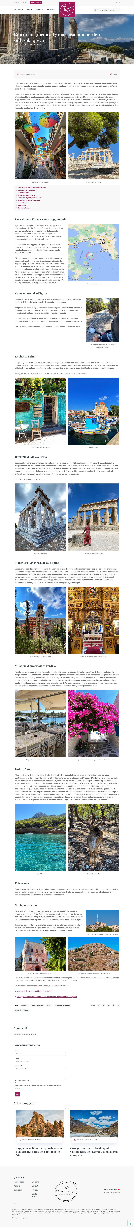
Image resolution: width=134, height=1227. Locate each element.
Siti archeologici (37, 1005)
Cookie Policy (35, 1194)
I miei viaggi (17, 9)
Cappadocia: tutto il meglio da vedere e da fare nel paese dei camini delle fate (39, 1151)
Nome (17, 1051)
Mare (49, 1005)
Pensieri (29, 9)
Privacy (35, 1190)
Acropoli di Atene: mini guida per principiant (34, 991)
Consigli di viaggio (22, 1010)
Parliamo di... (51, 9)
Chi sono (16, 2)
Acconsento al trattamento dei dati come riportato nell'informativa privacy (38, 1087)
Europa (30, 44)
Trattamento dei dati (22, 1080)
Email (17, 1058)
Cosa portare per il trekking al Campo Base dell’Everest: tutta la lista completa (94, 1151)
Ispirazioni (39, 9)
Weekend (24, 1005)
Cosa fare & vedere (62, 1005)
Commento (19, 1066)
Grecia (38, 44)
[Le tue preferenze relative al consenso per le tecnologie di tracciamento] (131, 1224)
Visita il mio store (36, 2)
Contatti (24, 2)
